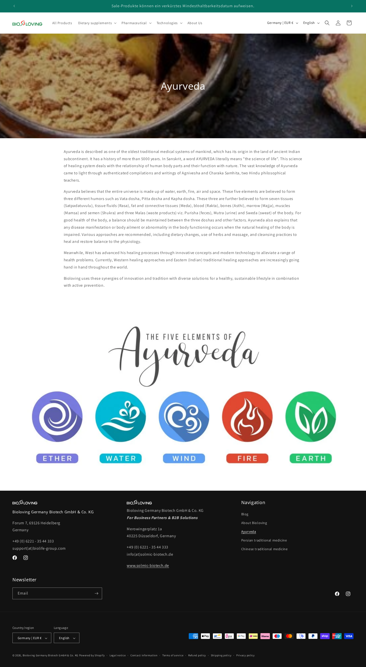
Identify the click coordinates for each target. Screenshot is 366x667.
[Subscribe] (96, 593)
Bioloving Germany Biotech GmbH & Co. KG (50, 655)
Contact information (143, 655)
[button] (97, 23)
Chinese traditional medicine (264, 549)
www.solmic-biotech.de (148, 565)
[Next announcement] (351, 6)
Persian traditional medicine (264, 540)
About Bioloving (254, 523)
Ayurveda (248, 531)
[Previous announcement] (14, 6)
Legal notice (117, 655)
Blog (244, 514)
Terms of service (172, 655)
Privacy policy (245, 655)
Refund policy (197, 655)
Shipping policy (221, 655)
